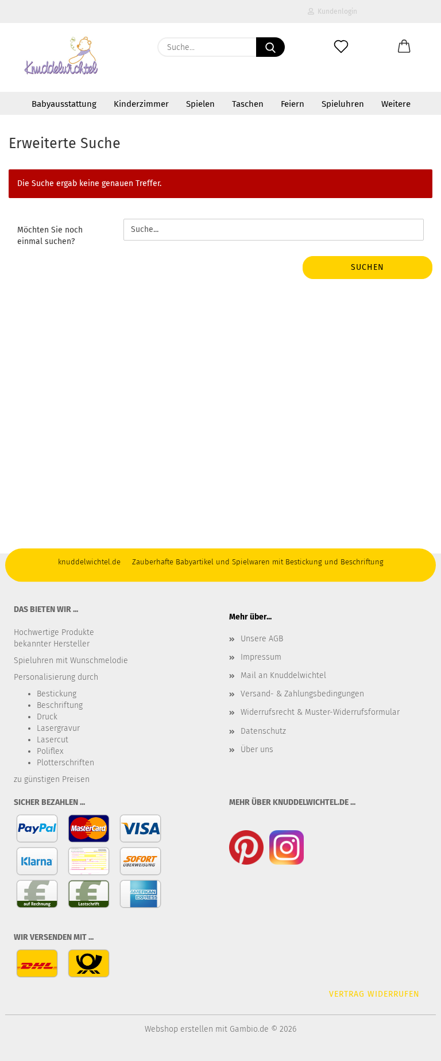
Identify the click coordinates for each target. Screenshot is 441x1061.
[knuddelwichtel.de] (62, 57)
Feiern (292, 104)
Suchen (367, 267)
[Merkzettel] (341, 47)
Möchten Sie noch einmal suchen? (50, 235)
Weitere (396, 104)
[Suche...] (270, 47)
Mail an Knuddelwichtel (283, 675)
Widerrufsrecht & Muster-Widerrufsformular (320, 712)
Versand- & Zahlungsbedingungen (302, 694)
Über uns (257, 749)
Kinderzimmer (141, 104)
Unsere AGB (262, 639)
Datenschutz (263, 731)
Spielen (200, 104)
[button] (404, 47)
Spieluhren (343, 104)
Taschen (248, 104)
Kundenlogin (335, 11)
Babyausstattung (64, 104)
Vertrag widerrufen (374, 994)
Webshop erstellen (179, 1029)
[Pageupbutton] (409, 1044)
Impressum (261, 657)
